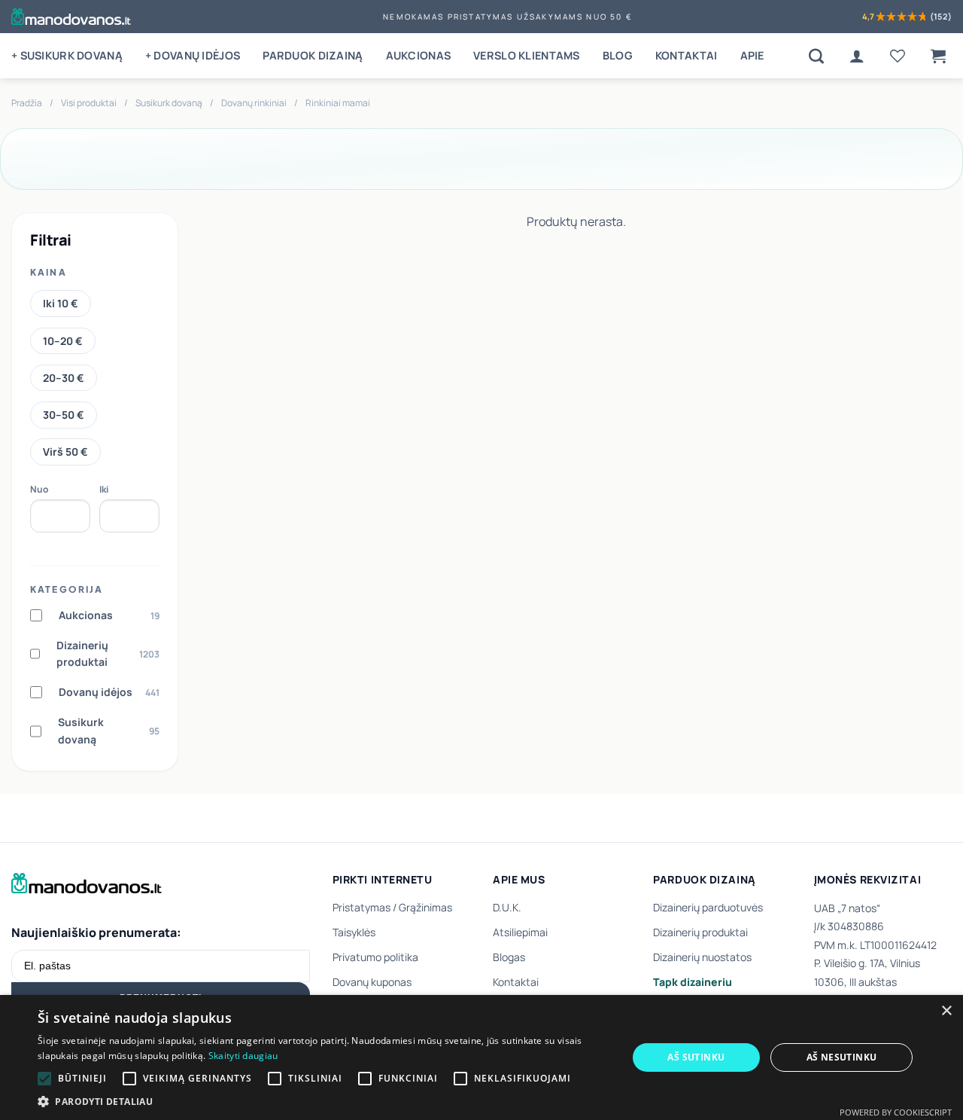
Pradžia (26, 102)
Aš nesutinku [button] (842, 1057)
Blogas (509, 957)
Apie (752, 55)
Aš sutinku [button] (696, 1057)
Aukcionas (418, 55)
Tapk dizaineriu (692, 982)
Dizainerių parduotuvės (708, 907)
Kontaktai (686, 55)
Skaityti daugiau (243, 1055)
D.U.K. (507, 907)
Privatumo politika (375, 957)
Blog (618, 55)
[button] (938, 55)
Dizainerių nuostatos (702, 957)
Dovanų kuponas (372, 982)
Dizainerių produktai (700, 932)
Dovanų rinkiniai (254, 102)
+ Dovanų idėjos (192, 55)
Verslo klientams (526, 55)
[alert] (481, 1057)
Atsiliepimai (520, 932)
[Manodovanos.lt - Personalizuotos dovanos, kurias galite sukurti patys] (71, 16)
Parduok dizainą (313, 55)
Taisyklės (354, 932)
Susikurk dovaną (168, 102)
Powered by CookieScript (896, 1112)
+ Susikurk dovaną (67, 55)
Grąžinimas (425, 907)
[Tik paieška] (816, 55)
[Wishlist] (897, 55)
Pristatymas (361, 907)
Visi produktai (89, 102)
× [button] (946, 1011)
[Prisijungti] (856, 55)
